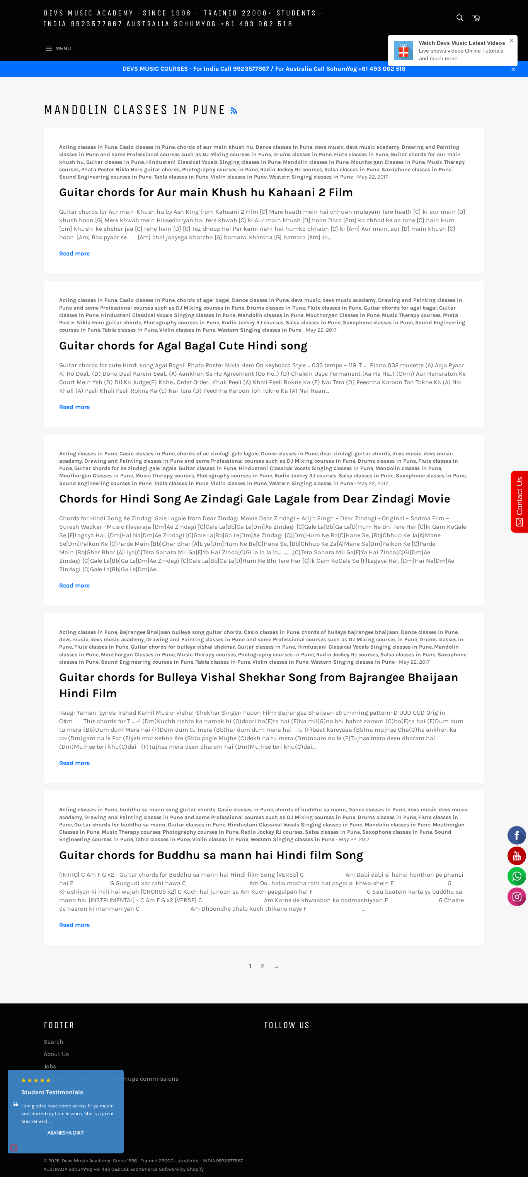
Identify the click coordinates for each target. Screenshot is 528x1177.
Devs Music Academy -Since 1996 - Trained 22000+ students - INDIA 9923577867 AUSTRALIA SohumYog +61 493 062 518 (184, 18)
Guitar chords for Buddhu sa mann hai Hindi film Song (211, 855)
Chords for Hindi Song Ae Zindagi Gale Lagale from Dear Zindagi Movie (254, 499)
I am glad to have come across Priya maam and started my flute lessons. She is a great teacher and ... (67, 1113)
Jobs (50, 1066)
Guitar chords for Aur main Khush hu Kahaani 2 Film (206, 192)
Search (53, 1041)
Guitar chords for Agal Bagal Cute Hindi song (183, 346)
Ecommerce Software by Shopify (167, 1169)
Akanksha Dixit (66, 1132)
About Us (56, 1054)
